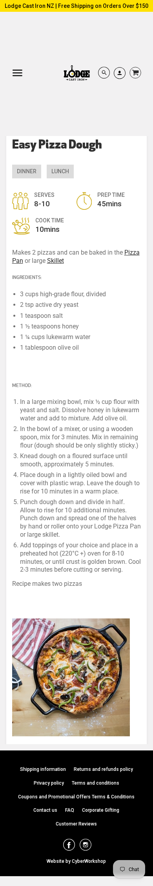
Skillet (55, 260)
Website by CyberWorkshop (76, 861)
